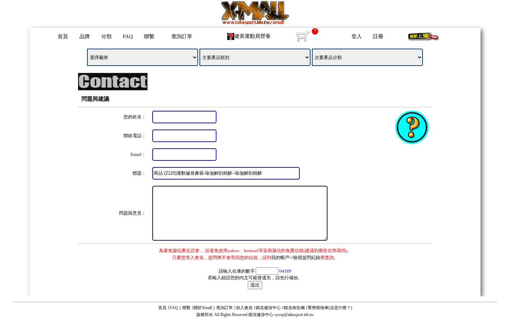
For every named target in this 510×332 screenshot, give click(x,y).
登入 (356, 36)
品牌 (84, 36)
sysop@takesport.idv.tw (294, 314)
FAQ (128, 36)
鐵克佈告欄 (294, 307)
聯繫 (149, 36)
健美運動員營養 (252, 36)
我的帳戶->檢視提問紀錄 (295, 257)
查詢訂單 (181, 36)
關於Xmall (203, 307)
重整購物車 (318, 307)
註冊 (378, 36)
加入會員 (244, 307)
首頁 (63, 36)
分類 (106, 36)
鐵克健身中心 (268, 307)
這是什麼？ (340, 307)
